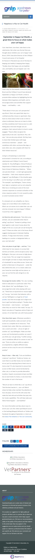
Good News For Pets (10, 28)
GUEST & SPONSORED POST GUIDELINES (15, 445)
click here (19, 533)
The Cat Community (25, 416)
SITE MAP (16, 551)
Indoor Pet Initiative (11, 416)
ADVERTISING (8, 551)
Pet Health (9, 32)
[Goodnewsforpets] (17, 8)
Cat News (5, 30)
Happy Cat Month (24, 30)
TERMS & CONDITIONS (10, 547)
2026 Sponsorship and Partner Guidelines (15, 549)
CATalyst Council (13, 30)
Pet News (15, 32)
